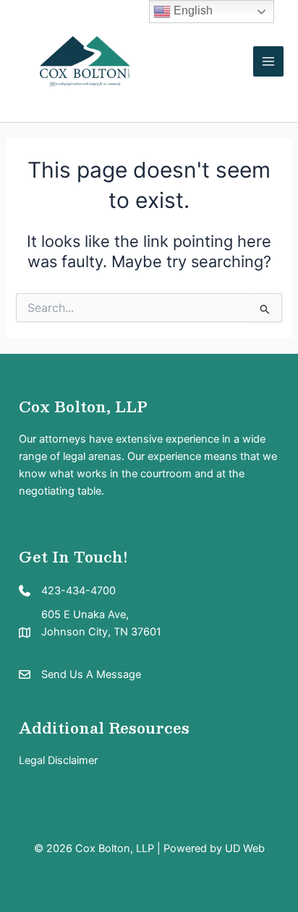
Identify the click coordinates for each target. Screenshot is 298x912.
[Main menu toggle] (268, 61)
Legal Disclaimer (58, 760)
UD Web (245, 848)
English (192, 10)
